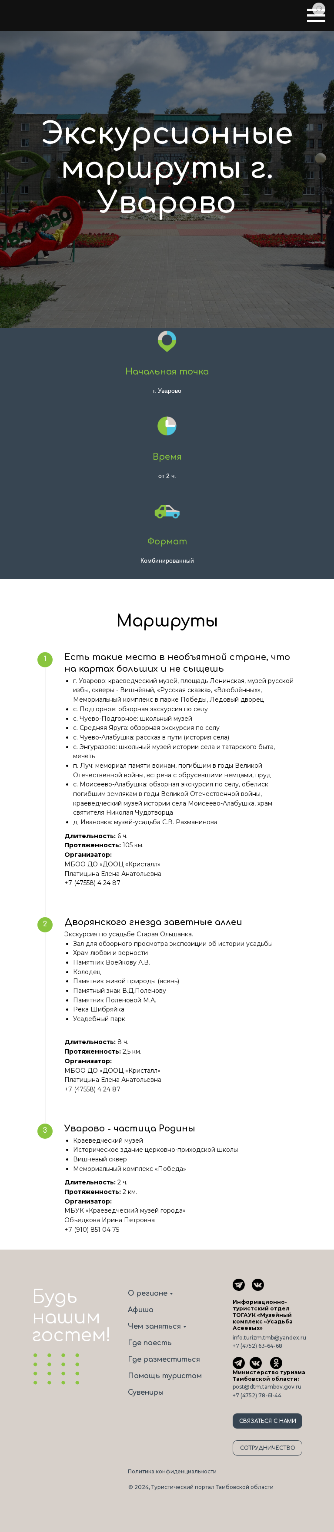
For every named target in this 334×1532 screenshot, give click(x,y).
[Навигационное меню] (316, 16)
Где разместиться (164, 1359)
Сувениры (146, 1392)
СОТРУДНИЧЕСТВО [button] (267, 1448)
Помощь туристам (165, 1376)
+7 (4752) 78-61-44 (257, 1395)
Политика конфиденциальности (172, 1471)
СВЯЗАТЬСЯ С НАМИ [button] (267, 1421)
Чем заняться (154, 1326)
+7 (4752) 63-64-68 (257, 1346)
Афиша (141, 1310)
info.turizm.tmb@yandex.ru (269, 1337)
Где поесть (150, 1343)
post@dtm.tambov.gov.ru (267, 1386)
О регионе (147, 1293)
